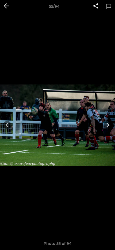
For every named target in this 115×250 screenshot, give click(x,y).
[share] (96, 6)
